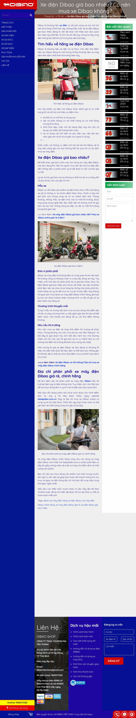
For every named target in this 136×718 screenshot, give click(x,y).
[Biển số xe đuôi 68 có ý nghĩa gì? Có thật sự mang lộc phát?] (111, 133)
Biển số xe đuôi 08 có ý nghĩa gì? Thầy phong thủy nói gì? (125, 158)
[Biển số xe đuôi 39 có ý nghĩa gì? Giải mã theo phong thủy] (111, 92)
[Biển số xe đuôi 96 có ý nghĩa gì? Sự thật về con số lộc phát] (111, 78)
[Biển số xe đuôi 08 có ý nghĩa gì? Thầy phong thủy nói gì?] (111, 161)
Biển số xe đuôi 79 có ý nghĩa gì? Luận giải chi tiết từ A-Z (125, 117)
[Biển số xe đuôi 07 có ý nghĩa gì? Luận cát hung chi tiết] (111, 174)
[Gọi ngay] (117, 714)
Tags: (40, 500)
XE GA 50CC (7, 39)
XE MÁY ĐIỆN (7, 35)
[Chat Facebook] (124, 714)
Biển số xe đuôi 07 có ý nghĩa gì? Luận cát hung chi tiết (125, 172)
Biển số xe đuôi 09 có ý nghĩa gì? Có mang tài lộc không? (125, 145)
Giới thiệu (6, 27)
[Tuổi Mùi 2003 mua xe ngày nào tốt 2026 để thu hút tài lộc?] (111, 106)
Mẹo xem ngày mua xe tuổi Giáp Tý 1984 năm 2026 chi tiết (125, 35)
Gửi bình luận (113, 226)
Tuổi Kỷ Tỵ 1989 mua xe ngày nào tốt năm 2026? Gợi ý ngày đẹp (125, 48)
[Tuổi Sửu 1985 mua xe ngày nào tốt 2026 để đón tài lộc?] (111, 64)
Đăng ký (114, 661)
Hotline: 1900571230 (17, 702)
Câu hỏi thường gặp (82, 676)
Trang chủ (7, 22)
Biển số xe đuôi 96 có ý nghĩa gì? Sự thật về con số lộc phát (125, 76)
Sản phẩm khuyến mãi (13, 56)
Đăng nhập (13, 714)
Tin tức (5, 61)
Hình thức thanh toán (83, 671)
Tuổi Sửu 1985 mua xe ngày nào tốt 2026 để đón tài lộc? (125, 62)
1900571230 (57, 675)
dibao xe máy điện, (53, 500)
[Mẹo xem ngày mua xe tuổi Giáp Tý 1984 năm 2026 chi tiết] (111, 37)
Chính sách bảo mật (83, 636)
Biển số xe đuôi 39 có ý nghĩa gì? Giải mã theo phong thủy (125, 90)
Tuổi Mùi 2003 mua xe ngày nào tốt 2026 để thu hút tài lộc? (125, 103)
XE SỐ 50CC (7, 44)
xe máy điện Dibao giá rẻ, (68, 504)
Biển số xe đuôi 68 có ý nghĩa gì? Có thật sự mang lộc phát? (125, 131)
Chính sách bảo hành (83, 631)
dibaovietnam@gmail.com (50, 670)
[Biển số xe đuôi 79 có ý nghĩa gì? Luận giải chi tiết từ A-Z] (111, 119)
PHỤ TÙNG (6, 52)
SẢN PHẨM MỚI (8, 31)
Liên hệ (5, 65)
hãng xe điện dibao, (72, 500)
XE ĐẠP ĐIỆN (7, 48)
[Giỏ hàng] (31, 714)
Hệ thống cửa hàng (18, 708)
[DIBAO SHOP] (19, 4)
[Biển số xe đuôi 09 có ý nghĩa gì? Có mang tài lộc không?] (111, 147)
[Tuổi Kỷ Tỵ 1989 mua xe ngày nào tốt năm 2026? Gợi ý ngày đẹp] (111, 51)
